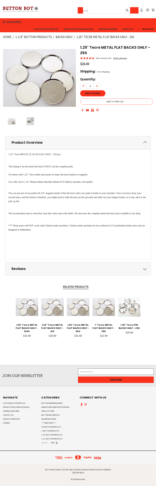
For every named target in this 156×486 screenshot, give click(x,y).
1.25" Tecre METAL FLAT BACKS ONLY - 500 (78, 328)
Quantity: (88, 79)
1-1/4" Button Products (51, 435)
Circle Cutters (47, 411)
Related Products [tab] (76, 287)
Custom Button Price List (46, 29)
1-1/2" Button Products (51, 439)
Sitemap (6, 423)
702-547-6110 (148, 29)
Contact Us (127, 29)
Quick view (27, 303)
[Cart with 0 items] (152, 9)
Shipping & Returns (107, 29)
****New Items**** (48, 423)
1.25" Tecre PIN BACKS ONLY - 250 (129, 326)
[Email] (87, 110)
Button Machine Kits (50, 415)
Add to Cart (27, 309)
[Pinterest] (97, 110)
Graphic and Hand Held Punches (55, 407)
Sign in (6, 419)
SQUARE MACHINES (48, 419)
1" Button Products (50, 431)
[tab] (78, 142)
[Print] (92, 110)
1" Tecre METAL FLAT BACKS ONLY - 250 (103, 328)
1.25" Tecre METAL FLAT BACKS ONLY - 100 (52, 328)
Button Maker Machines (51, 403)
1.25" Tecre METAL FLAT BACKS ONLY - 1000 (27, 328)
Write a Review (120, 58)
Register (16, 419)
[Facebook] (82, 110)
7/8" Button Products (51, 427)
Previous (151, 476)
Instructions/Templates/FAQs (79, 29)
